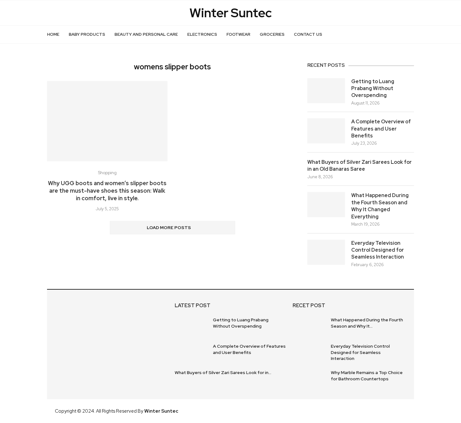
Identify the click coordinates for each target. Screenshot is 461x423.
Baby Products (87, 34)
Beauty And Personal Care (146, 34)
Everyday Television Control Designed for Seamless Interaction (377, 250)
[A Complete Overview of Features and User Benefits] (326, 130)
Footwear (238, 34)
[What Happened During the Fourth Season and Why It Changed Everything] (326, 204)
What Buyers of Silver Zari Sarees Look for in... (223, 372)
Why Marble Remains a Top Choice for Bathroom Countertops (367, 376)
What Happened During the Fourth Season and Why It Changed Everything (380, 206)
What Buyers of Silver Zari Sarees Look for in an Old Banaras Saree (359, 165)
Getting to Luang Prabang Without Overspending (372, 88)
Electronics (202, 34)
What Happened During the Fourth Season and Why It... (367, 323)
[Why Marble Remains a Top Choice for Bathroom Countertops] (309, 380)
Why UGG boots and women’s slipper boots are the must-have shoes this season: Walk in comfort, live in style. (107, 190)
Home (53, 34)
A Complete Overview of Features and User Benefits (381, 128)
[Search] (411, 34)
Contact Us (308, 34)
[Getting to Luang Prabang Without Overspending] (326, 90)
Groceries (272, 34)
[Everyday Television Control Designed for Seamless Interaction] (326, 252)
